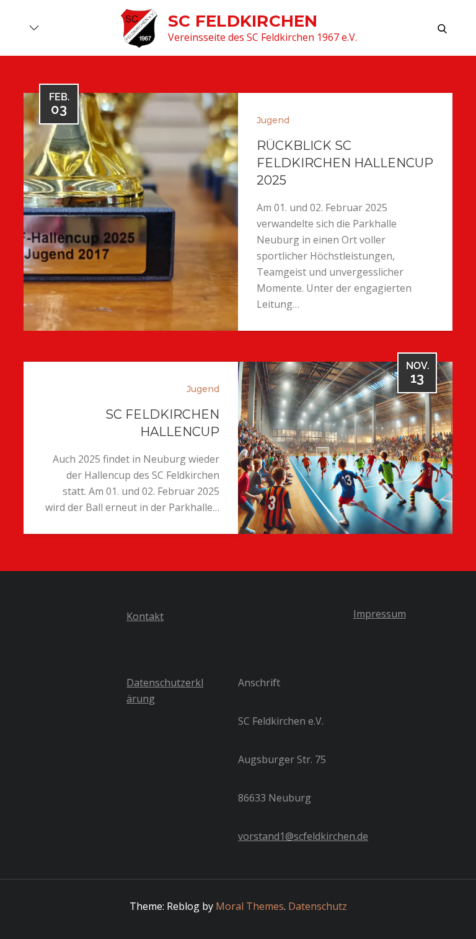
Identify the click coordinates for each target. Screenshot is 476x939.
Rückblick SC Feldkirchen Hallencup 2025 (345, 163)
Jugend (273, 120)
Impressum (379, 614)
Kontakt (145, 616)
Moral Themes (250, 906)
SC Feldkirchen (243, 21)
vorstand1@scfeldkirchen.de (303, 836)
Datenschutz (317, 906)
